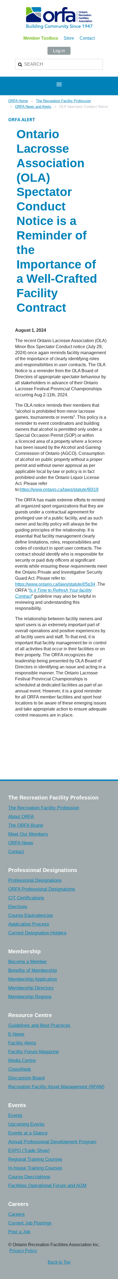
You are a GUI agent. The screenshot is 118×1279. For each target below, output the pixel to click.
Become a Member (27, 961)
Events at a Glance (27, 1133)
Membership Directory (31, 988)
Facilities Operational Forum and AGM (47, 1185)
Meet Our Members (28, 834)
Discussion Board (26, 1078)
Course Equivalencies (30, 915)
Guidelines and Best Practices (39, 1025)
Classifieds (19, 1069)
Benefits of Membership (32, 970)
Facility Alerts (22, 1043)
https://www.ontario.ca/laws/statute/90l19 (59, 489)
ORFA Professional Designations (41, 889)
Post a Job (19, 1231)
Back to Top (59, 1262)
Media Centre (22, 1060)
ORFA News (20, 842)
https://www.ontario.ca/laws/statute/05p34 (55, 584)
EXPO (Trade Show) (29, 1150)
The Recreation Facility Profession (63, 101)
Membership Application (32, 979)
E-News (16, 1034)
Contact (87, 38)
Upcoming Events (26, 1124)
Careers (16, 1214)
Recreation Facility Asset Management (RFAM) (56, 1086)
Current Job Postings (30, 1223)
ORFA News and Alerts (33, 107)
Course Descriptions (29, 1176)
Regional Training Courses (35, 1159)
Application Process (28, 924)
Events (15, 1115)
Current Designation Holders (37, 933)
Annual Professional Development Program (52, 1141)
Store (69, 38)
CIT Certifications (26, 897)
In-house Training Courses (35, 1168)
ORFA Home (18, 101)
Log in (59, 50)
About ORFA (21, 816)
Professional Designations (35, 880)
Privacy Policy (23, 1250)
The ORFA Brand (25, 825)
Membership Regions (30, 996)
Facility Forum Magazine (33, 1051)
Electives (17, 906)
